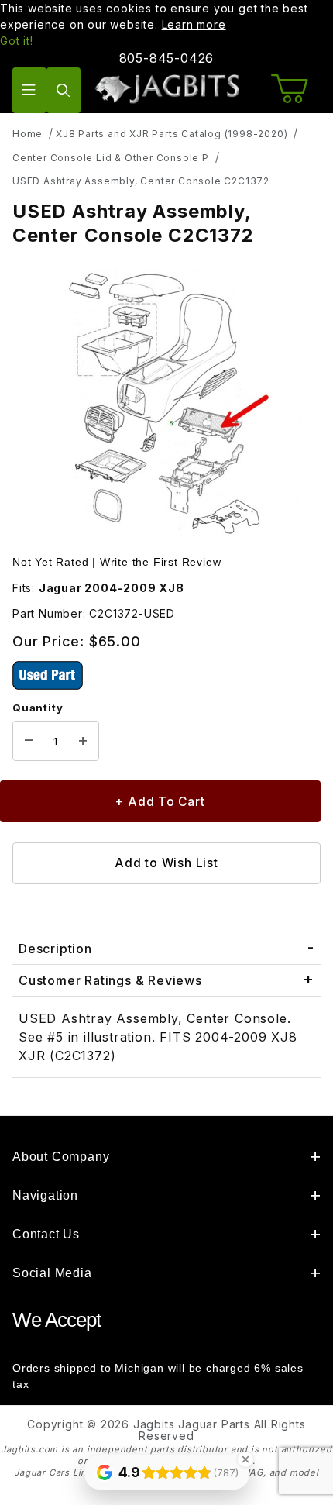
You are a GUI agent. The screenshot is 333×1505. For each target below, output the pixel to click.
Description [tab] (55, 948)
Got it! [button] (16, 40)
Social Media (52, 1272)
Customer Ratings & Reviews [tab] (110, 980)
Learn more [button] (194, 24)
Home (27, 133)
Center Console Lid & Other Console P (110, 158)
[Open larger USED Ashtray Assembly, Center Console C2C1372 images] (166, 402)
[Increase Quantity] (82, 741)
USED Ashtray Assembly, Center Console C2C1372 (140, 181)
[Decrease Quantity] (28, 741)
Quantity (37, 707)
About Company (60, 1156)
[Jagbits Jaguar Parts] (167, 88)
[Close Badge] (245, 1459)
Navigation (45, 1195)
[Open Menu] (29, 90)
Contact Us (46, 1234)
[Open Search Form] (63, 90)
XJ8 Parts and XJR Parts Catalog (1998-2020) (171, 133)
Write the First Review (160, 562)
